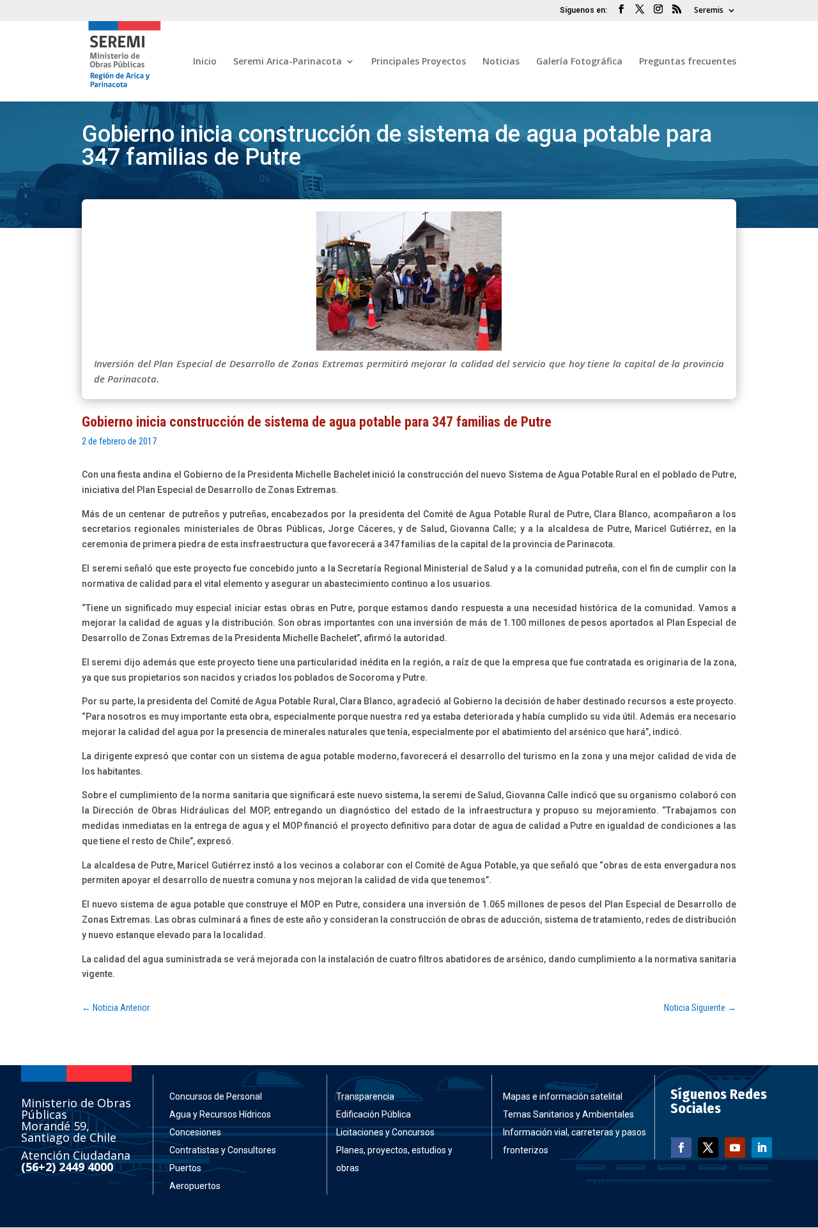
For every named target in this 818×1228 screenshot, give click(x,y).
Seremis (708, 10)
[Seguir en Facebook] (681, 1147)
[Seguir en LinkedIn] (762, 1147)
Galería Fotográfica (579, 62)
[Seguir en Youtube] (735, 1147)
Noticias (501, 62)
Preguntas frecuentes (687, 62)
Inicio (205, 62)
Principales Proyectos (418, 62)
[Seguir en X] (708, 1147)
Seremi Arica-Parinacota (287, 62)
